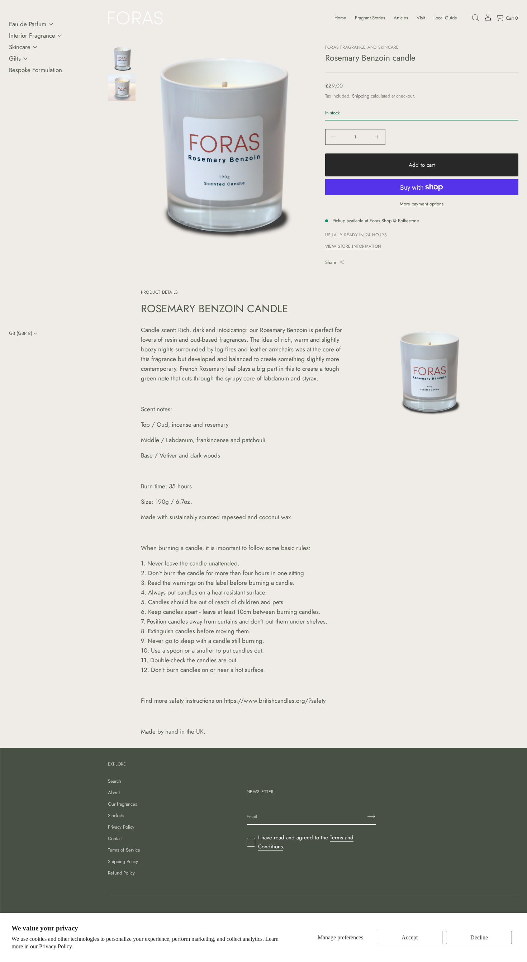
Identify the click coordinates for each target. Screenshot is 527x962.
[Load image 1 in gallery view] (122, 58)
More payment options (421, 203)
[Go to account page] (488, 19)
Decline (479, 937)
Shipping (360, 96)
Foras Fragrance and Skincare (362, 47)
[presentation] (225, 151)
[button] (476, 18)
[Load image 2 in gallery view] (122, 87)
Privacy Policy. (56, 946)
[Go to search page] (476, 18)
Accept (410, 937)
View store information (353, 246)
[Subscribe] (371, 816)
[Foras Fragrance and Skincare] (135, 18)
